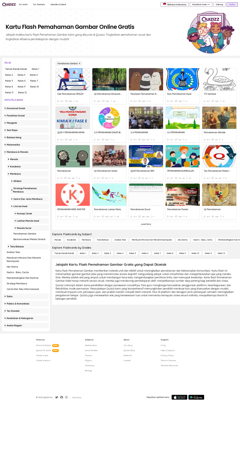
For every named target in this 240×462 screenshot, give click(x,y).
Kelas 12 (22, 92)
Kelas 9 (21, 86)
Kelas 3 (21, 74)
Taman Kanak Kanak (16, 69)
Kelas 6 (21, 80)
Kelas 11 (9, 92)
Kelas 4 (34, 74)
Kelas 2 (9, 74)
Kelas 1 (35, 69)
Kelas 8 (9, 86)
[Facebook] (61, 397)
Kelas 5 (9, 80)
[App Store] (179, 397)
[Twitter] (56, 397)
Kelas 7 (34, 80)
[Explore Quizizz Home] (9, 4)
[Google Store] (196, 397)
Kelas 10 (34, 86)
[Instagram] (66, 397)
